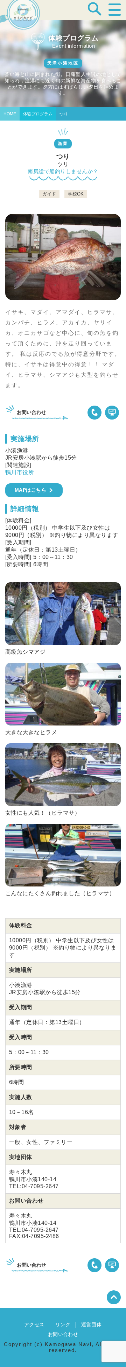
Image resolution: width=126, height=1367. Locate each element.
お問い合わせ (63, 1334)
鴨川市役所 (19, 472)
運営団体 (91, 1324)
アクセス (34, 1324)
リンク (62, 1324)
